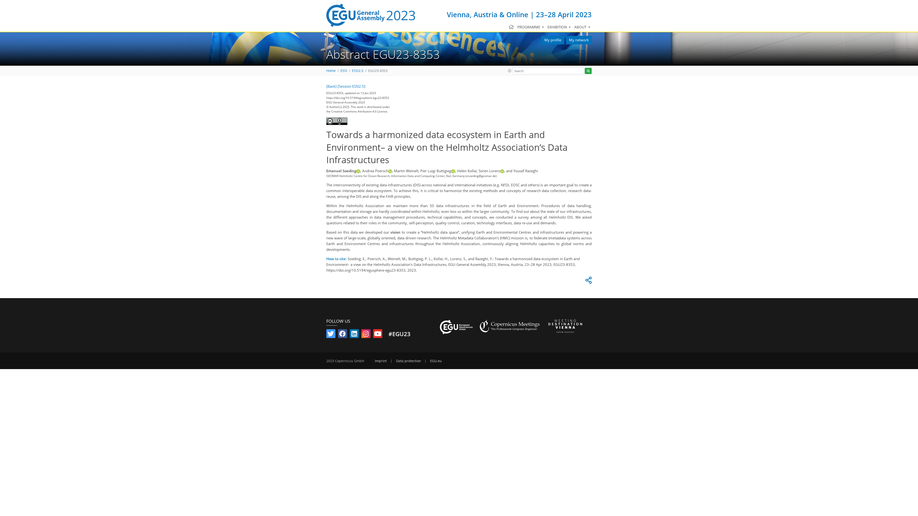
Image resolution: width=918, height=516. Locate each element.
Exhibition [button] (557, 27)
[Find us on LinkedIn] (354, 334)
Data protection (408, 361)
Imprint (381, 361)
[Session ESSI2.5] (351, 86)
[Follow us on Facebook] (342, 334)
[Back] (331, 86)
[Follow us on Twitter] (330, 334)
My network (579, 40)
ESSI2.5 (357, 71)
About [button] (580, 27)
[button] (509, 71)
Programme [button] (529, 27)
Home (331, 71)
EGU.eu (436, 361)
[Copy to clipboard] (588, 281)
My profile (552, 40)
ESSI (343, 71)
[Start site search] (588, 71)
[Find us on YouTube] (377, 334)
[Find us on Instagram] (366, 334)
